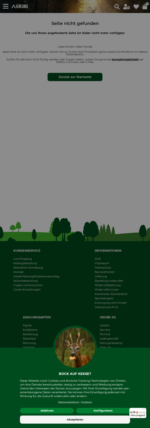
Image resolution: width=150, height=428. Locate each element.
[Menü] (144, 410)
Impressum (86, 402)
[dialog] (75, 214)
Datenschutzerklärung (68, 402)
